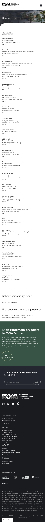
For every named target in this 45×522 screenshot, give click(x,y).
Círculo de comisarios (8, 450)
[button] (41, 5)
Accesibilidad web (7, 461)
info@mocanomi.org (9, 302)
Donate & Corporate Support (11, 452)
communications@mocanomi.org (14, 317)
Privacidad (5, 463)
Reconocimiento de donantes (11, 455)
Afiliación (5, 448)
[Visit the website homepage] (10, 4)
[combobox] (7, 520)
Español (6, 520)
